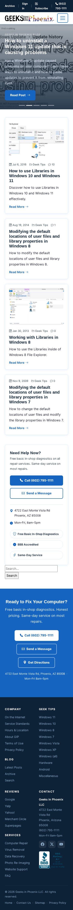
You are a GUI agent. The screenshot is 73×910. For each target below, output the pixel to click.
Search (9, 780)
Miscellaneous (48, 776)
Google (10, 799)
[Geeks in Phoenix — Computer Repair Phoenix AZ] (29, 17)
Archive (10, 5)
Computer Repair (16, 843)
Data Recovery (15, 856)
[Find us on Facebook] (42, 844)
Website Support (16, 869)
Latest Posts (13, 767)
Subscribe (41, 8)
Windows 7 (46, 736)
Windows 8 (46, 730)
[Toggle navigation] (62, 18)
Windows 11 (47, 717)
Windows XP (47, 749)
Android (44, 769)
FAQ (8, 875)
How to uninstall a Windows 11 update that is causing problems (35, 46)
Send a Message (39, 493)
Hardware (45, 762)
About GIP (12, 736)
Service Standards (17, 723)
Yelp (8, 806)
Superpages (13, 825)
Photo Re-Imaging (17, 862)
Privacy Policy (14, 749)
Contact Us (23, 902)
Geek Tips (39, 164)
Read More (17, 206)
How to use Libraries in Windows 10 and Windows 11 (34, 176)
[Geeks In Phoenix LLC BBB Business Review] (52, 859)
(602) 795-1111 (61, 6)
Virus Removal (14, 849)
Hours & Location (16, 730)
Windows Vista (49, 743)
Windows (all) (48, 756)
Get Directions (39, 662)
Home (8, 902)
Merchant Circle (15, 819)
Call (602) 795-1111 (39, 480)
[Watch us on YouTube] (61, 844)
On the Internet (15, 717)
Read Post (18, 95)
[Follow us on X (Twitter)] (52, 844)
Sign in (25, 6)
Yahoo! (10, 812)
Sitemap (40, 902)
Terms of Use (14, 743)
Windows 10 (47, 723)
